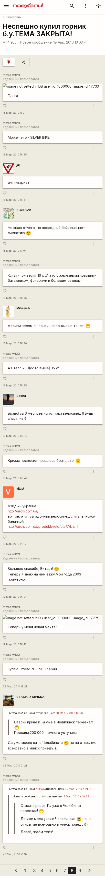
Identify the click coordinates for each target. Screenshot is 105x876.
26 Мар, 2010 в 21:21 (78, 789)
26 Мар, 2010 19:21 (15, 686)
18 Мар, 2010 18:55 (15, 385)
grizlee (40, 789)
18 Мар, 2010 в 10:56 (69, 713)
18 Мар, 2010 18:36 (15, 343)
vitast (20, 488)
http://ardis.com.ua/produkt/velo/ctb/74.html (43, 526)
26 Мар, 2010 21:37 (15, 854)
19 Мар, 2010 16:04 (15, 596)
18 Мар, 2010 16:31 (14, 199)
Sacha (21, 396)
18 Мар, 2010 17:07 (14, 250)
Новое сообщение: (36, 42)
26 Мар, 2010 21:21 (15, 765)
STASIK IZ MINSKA (30, 697)
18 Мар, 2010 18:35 (15, 298)
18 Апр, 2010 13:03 (69, 42)
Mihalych (23, 308)
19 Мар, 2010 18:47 (15, 644)
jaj (18, 165)
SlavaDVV (23, 210)
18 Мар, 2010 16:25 (15, 154)
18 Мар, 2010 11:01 (14, 112)
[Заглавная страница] (28, 3)
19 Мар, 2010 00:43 (15, 436)
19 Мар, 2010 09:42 (15, 478)
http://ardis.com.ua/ (23, 511)
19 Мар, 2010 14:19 (14, 544)
